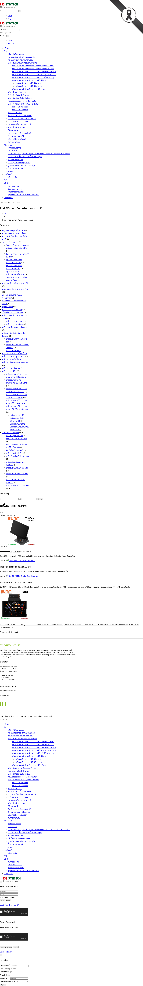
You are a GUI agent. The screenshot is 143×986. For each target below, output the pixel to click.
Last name (4, 968)
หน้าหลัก (7, 214)
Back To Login (6, 951)
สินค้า (6, 51)
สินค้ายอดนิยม (13, 185)
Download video (15, 188)
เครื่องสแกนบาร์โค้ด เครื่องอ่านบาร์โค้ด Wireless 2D (17, 418)
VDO (6, 183)
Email (2, 974)
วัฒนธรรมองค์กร (14, 147)
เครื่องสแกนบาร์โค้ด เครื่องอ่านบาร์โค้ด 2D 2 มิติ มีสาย (16, 381)
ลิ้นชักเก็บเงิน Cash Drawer (18, 95)
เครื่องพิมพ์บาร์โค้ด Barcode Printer (22, 92)
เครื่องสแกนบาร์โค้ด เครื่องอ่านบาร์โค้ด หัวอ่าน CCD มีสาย (34, 71)
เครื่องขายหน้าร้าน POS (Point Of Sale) (23, 103)
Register (11, 18)
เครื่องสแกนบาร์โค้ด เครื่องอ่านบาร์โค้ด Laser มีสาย (16, 402)
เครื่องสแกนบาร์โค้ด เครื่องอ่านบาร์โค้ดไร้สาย (29, 80)
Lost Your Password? (9, 904)
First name (4, 965)
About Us (8, 144)
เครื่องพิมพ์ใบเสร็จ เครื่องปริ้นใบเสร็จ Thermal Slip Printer (14, 355)
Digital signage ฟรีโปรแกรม (19, 136)
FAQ (5, 180)
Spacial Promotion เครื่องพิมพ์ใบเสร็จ (14, 267)
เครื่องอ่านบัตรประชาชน (17, 127)
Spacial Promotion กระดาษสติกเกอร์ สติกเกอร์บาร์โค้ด (17, 246)
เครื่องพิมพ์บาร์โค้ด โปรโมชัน (17, 467)
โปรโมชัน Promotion (16, 54)
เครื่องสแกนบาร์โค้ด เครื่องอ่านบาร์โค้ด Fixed (29, 89)
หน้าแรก (7, 48)
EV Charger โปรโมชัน (14, 435)
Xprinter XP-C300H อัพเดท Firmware (23, 194)
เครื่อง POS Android (20, 106)
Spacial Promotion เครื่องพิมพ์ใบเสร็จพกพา (15, 273)
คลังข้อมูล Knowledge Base (19, 162)
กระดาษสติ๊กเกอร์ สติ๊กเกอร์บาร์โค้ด (21, 56)
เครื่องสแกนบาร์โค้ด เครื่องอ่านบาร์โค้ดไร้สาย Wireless (17, 408)
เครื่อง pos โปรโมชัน (14, 453)
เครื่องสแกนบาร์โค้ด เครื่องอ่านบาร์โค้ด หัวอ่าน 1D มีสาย (33, 65)
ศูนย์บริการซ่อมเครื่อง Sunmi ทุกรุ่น (21, 165)
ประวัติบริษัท (12, 150)
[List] (2, 512)
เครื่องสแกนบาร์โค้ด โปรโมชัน (17, 485)
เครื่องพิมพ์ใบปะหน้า (13, 350)
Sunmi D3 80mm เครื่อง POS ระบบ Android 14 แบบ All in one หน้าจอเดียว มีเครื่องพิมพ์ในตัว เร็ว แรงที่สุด (37, 556)
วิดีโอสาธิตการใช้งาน (16, 191)
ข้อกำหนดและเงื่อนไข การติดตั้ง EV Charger (25, 156)
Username (4, 971)
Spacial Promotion (10, 242)
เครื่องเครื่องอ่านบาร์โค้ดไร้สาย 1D (28, 83)
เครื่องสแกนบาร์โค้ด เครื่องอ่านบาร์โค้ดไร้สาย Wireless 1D (19, 426)
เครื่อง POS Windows (20, 109)
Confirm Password (7, 981)
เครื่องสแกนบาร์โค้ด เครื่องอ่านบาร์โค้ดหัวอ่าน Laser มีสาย (34, 74)
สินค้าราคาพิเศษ (14, 142)
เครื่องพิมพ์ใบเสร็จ (15, 112)
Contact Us (8, 197)
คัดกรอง (40, 499)
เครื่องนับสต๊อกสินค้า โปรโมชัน (17, 456)
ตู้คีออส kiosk (13, 130)
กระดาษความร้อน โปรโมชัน (16, 438)
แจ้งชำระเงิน (12, 177)
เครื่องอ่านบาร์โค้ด (9, 371)
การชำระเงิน (8, 174)
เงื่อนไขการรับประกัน (15, 159)
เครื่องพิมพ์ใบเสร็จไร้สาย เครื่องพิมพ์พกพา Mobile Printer (15, 361)
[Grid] (1, 512)
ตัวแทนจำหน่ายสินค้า (16, 168)
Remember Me (8, 897)
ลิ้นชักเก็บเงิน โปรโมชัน (15, 450)
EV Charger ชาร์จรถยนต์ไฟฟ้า (20, 133)
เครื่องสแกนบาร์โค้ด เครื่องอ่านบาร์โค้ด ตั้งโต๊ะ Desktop (33, 77)
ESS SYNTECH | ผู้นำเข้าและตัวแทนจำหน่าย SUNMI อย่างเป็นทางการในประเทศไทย (39, 153)
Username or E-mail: (9, 926)
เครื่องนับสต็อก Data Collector (20, 98)
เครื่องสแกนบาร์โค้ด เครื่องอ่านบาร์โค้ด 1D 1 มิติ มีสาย (16, 375)
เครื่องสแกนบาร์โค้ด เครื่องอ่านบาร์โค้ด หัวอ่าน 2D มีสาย (33, 68)
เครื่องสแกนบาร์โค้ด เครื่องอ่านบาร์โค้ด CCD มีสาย (16, 390)
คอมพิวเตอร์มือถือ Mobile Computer (22, 100)
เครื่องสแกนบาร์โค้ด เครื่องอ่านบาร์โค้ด (22, 62)
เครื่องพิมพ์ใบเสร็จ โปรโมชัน (17, 473)
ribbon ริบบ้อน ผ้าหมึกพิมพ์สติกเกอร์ (22, 118)
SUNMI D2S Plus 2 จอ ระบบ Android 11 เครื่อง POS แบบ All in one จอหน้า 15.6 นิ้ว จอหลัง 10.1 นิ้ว (34, 571)
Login (10, 15)
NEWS (10, 171)
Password (4, 978)
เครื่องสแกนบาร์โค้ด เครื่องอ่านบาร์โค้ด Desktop (16, 396)
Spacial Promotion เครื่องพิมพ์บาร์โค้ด (14, 261)
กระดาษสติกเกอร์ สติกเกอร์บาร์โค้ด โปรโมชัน (16, 446)
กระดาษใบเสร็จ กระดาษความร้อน (20, 59)
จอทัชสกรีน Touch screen (18, 121)
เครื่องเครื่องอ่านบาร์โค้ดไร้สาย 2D (29, 86)
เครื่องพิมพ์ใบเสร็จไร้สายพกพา (20, 115)
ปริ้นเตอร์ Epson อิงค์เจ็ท (17, 139)
